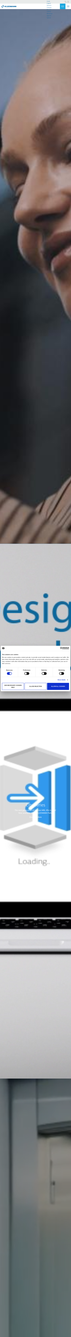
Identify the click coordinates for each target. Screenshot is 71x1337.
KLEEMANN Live (35, 805)
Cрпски (49, 18)
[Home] (9, 6)
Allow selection (35, 686)
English (49, 3)
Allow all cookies (58, 686)
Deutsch (49, 5)
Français (49, 7)
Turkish (49, 11)
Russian (49, 9)
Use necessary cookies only (13, 686)
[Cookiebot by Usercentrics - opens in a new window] (61, 648)
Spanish (49, 15)
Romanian (49, 13)
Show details (61, 680)
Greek (48, 1)
